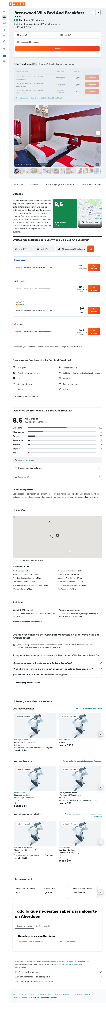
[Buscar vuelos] (4, 12)
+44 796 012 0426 (22, 27)
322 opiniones (37, 20)
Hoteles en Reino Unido (63, 995)
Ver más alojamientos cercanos (89, 708)
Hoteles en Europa (44, 995)
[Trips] (4, 48)
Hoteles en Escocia (81, 995)
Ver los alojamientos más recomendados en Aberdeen (83, 815)
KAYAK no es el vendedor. (26, 972)
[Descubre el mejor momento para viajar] (4, 41)
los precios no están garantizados (70, 964)
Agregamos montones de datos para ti (32, 976)
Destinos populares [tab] (44, 926)
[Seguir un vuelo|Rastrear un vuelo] (4, 35)
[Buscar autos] (4, 22)
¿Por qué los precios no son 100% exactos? (34, 981)
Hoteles (32, 995)
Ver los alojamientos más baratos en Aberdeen (82, 761)
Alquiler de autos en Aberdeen (31, 942)
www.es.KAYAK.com (20, 995)
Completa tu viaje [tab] (24, 926)
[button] (4, 4)
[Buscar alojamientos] (4, 17)
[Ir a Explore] (4, 30)
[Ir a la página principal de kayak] (17, 4)
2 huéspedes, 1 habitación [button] (28, 42)
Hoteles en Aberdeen (66, 942)
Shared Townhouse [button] (66, 740)
